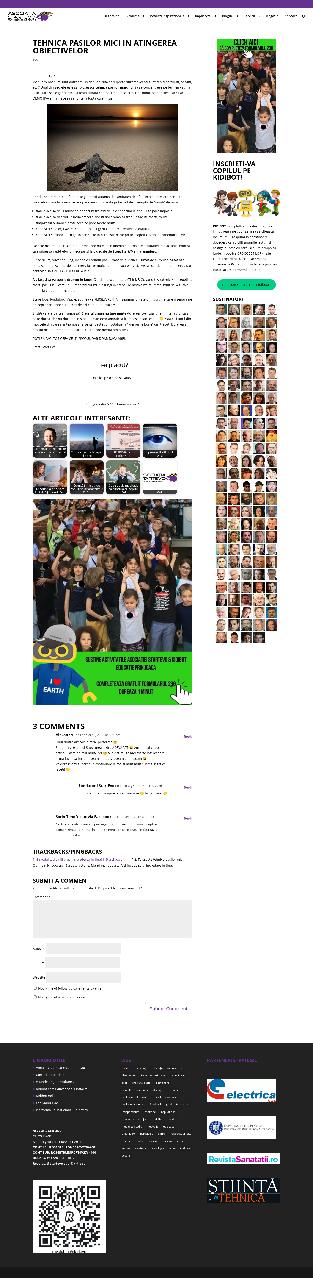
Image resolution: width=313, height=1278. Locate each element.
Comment (41, 897)
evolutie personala (133, 1104)
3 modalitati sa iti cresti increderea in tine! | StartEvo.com (80, 859)
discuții (157, 1090)
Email (38, 963)
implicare (182, 1104)
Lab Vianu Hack (47, 1103)
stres (179, 1141)
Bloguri (227, 16)
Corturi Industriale (50, 1074)
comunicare (177, 1075)
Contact (291, 16)
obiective (169, 1126)
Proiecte (133, 16)
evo (35, 59)
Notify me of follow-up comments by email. (71, 988)
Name (39, 949)
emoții (157, 1097)
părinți (162, 1134)
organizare (129, 1134)
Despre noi (112, 16)
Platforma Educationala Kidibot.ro (62, 1110)
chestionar (128, 1075)
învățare (185, 1148)
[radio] (98, 390)
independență (130, 1112)
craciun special (141, 1083)
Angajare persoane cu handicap (60, 1067)
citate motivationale (152, 1075)
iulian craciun (130, 1119)
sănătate (140, 1148)
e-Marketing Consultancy (55, 1082)
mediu (172, 1119)
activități (141, 1068)
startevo (166, 1141)
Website (39, 977)
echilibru (127, 1097)
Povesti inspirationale (167, 16)
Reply (188, 736)
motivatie (153, 1126)
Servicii (249, 16)
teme (172, 1148)
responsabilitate (181, 1134)
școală (126, 1156)
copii (125, 1083)
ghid (169, 1104)
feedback (156, 1104)
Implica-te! (203, 16)
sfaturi (140, 1141)
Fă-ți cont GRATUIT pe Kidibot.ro (246, 284)
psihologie (146, 1134)
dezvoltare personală (135, 1090)
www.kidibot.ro (249, 269)
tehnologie (157, 1148)
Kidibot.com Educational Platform (61, 1089)
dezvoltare (162, 1083)
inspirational (168, 1112)
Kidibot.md (44, 1096)
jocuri (146, 1119)
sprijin (153, 1141)
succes (126, 1148)
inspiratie (150, 1112)
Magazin (272, 16)
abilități (126, 1068)
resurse (127, 1141)
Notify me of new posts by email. (63, 997)
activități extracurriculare (167, 1068)
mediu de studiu (132, 1126)
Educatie (142, 1097)
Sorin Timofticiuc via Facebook (84, 816)
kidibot (159, 1119)
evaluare (171, 1097)
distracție (173, 1090)
